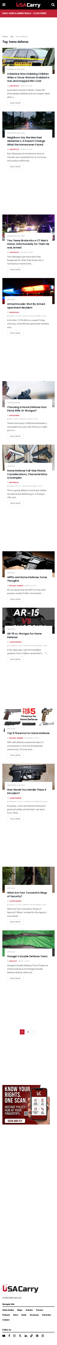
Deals (23, 1314)
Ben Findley (14, 482)
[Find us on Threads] (42, 1336)
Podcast (6, 1314)
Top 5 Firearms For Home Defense (28, 733)
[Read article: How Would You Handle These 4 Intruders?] (28, 777)
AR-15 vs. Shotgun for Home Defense (24, 635)
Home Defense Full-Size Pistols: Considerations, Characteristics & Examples (27, 474)
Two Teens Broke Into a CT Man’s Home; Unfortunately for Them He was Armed (28, 244)
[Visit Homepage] (28, 5)
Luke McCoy (14, 86)
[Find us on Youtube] (3, 1336)
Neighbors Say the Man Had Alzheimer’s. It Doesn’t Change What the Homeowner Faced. (26, 141)
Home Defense (13, 403)
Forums (39, 1310)
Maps (19, 1310)
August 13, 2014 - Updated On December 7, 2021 (28, 905)
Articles (11, 299)
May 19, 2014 (25, 961)
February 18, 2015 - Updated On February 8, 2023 (28, 802)
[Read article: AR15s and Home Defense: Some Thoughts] (28, 564)
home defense (22, 36)
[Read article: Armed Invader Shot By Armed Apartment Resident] (28, 291)
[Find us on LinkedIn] (26, 1336)
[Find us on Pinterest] (37, 1336)
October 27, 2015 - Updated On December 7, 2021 (28, 646)
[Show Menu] (3, 4)
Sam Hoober (14, 415)
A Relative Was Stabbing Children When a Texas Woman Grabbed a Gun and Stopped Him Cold (28, 77)
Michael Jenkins (16, 586)
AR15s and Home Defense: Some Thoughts (27, 579)
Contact (6, 1319)
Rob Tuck (13, 961)
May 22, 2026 (27, 149)
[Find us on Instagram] (14, 1336)
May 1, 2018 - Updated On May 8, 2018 (23, 419)
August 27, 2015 (32, 738)
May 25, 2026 (27, 86)
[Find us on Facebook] (9, 1336)
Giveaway (34, 1314)
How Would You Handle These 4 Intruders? (26, 791)
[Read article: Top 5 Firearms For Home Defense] (28, 720)
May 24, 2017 (31, 586)
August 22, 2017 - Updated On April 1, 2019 (25, 486)
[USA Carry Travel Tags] (26, 1104)
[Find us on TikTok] (31, 1336)
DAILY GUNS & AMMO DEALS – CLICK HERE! (24, 13)
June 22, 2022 (27, 252)
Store (15, 1314)
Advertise (46, 1314)
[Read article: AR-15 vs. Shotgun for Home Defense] (28, 621)
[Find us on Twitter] (20, 1336)
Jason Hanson (15, 642)
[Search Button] (53, 4)
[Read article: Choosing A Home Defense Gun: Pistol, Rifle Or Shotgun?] (28, 394)
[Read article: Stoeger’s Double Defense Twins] (28, 943)
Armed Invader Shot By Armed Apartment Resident (26, 305)
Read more (17, 103)
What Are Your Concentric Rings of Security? (27, 894)
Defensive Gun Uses (16, 69)
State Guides (8, 1310)
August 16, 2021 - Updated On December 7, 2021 (28, 316)
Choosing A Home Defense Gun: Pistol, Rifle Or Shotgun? (27, 408)
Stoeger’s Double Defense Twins (27, 956)
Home (5, 36)
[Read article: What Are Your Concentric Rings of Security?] (28, 880)
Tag (11, 36)
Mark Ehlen (14, 312)
